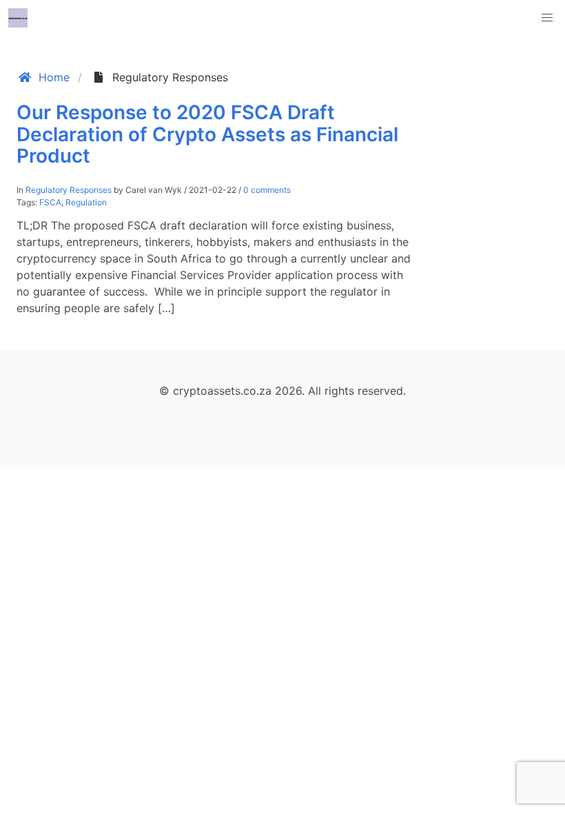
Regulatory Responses (68, 190)
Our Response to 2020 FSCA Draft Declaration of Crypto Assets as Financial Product (207, 134)
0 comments (267, 190)
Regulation (86, 202)
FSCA (50, 202)
